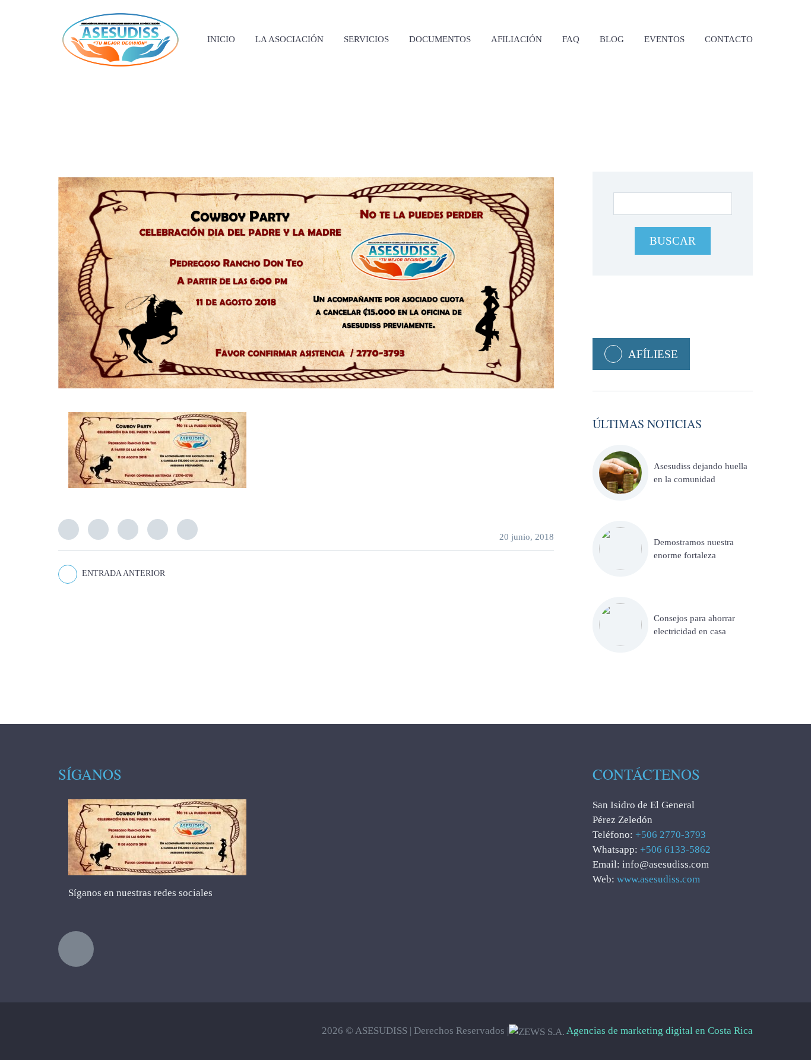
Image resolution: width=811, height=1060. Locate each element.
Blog (612, 39)
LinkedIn (128, 529)
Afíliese (653, 354)
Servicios (366, 39)
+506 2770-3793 (670, 834)
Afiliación (516, 39)
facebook (76, 949)
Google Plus (157, 529)
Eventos (664, 39)
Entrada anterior (123, 573)
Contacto (729, 39)
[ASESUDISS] (120, 12)
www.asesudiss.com (658, 879)
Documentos (440, 39)
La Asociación (289, 39)
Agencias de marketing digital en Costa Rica (659, 1030)
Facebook (98, 529)
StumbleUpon (187, 529)
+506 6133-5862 (675, 849)
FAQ (570, 39)
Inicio (221, 39)
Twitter (68, 529)
